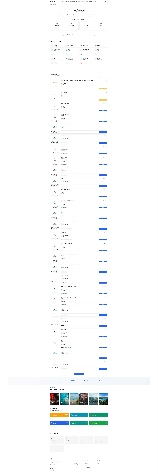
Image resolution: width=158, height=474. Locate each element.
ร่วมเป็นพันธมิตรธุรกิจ (75, 464)
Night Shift (86, 464)
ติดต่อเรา (98, 463)
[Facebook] (51, 470)
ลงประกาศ (95, 1)
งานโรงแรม (67, 1)
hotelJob (52, 1)
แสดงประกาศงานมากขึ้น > (79, 373)
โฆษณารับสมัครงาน (75, 460)
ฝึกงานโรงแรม (86, 463)
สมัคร (103, 110)
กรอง (106, 77)
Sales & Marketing (100, 14)
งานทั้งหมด (90, 1)
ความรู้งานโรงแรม (75, 463)
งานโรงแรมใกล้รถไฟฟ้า (79, 1)
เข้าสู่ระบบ (105, 1)
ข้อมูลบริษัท (98, 460)
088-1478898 (53, 464)
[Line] (53, 470)
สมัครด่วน (103, 88)
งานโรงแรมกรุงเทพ (72, 1)
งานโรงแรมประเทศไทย (87, 467)
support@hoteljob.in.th (54, 465)
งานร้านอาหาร (86, 1)
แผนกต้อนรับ (93, 14)
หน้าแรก (63, 1)
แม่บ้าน (96, 14)
